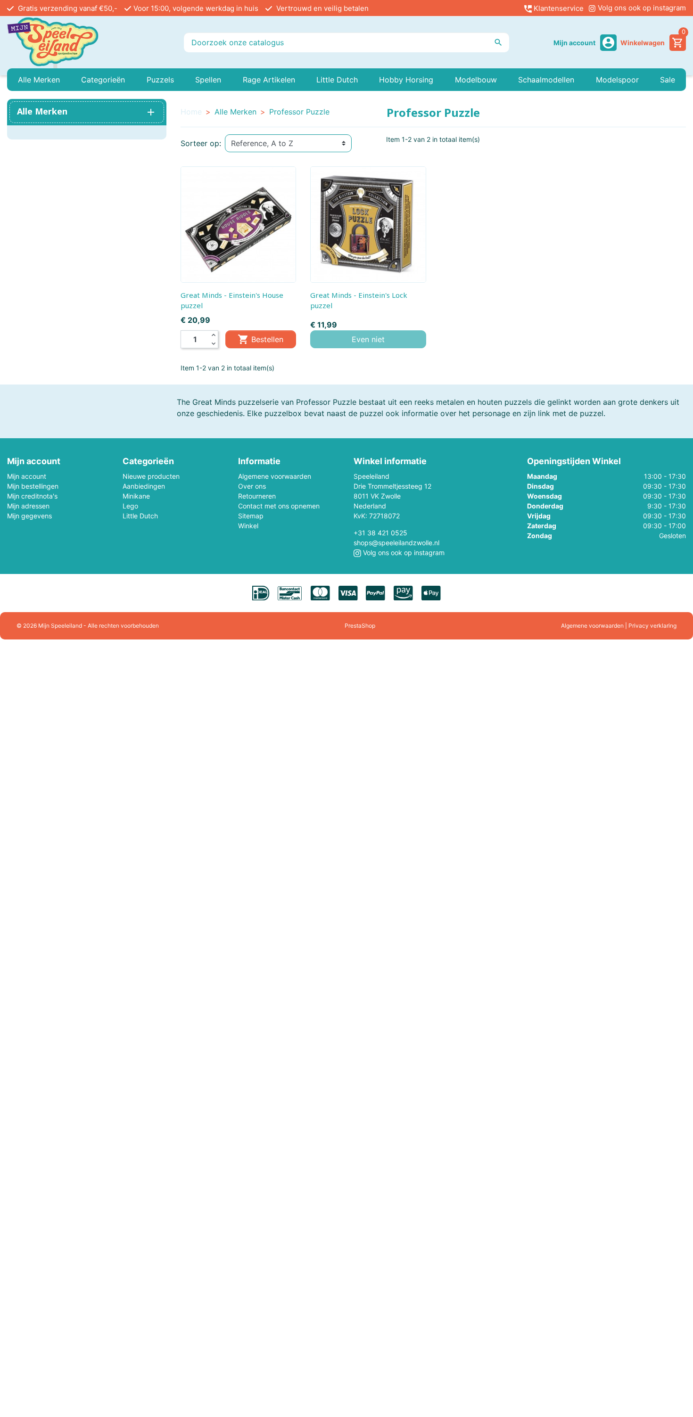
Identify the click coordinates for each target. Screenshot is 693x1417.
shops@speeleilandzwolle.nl (396, 543)
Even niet (368, 339)
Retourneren (257, 496)
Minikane (136, 496)
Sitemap (251, 516)
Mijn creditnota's (32, 496)
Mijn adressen (28, 506)
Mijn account (26, 476)
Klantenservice (558, 8)
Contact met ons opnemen (279, 506)
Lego (130, 506)
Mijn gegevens (29, 516)
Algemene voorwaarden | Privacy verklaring (618, 625)
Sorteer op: (201, 143)
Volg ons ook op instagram (641, 7)
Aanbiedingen (144, 486)
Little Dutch (140, 516)
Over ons (252, 486)
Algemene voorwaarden (274, 476)
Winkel (248, 526)
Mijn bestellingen (32, 486)
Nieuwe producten (151, 476)
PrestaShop (360, 625)
